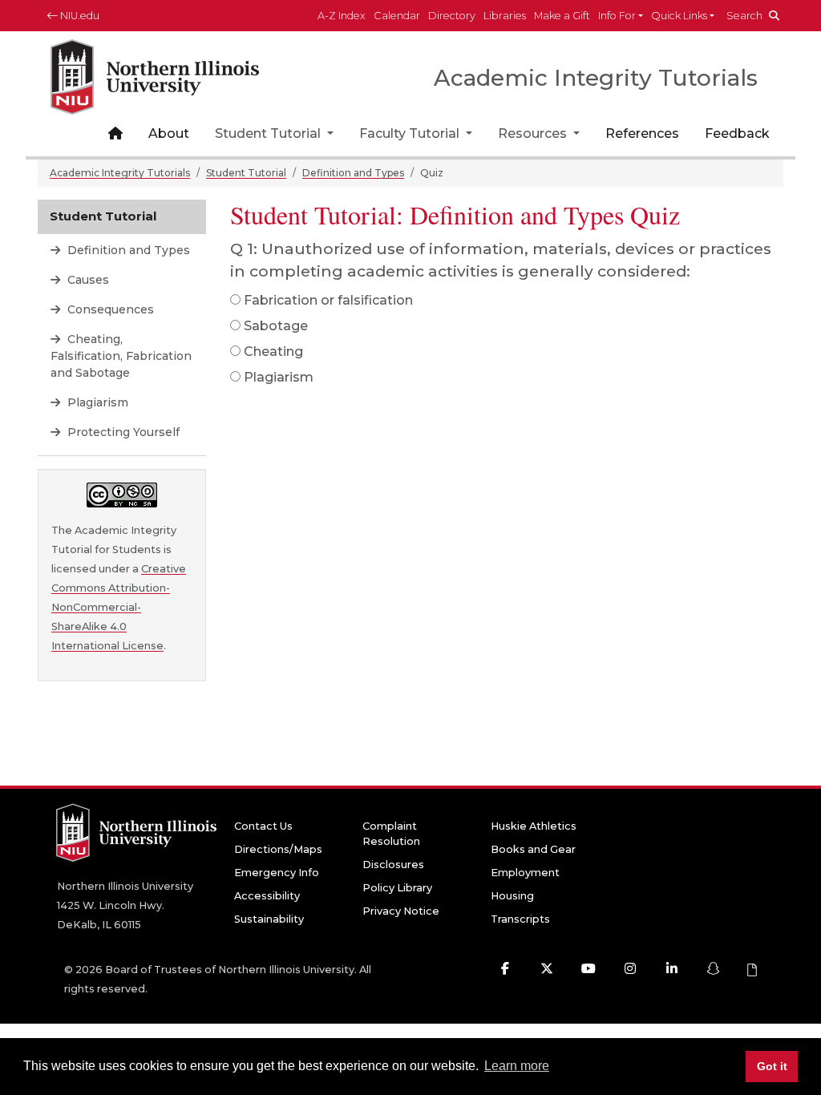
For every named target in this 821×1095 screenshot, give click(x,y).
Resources (534, 133)
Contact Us (263, 826)
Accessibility (267, 896)
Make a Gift (562, 16)
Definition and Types (353, 173)
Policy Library (397, 888)
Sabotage (276, 325)
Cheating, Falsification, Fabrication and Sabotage (121, 356)
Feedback (737, 133)
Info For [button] (617, 16)
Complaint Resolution (391, 833)
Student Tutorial (269, 133)
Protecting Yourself (122, 432)
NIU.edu (78, 16)
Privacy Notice (400, 911)
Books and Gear (533, 849)
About (168, 133)
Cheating (273, 351)
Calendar (397, 16)
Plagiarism (278, 377)
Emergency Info (276, 873)
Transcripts (520, 919)
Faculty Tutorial (411, 133)
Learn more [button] (516, 1066)
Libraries (504, 16)
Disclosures (393, 865)
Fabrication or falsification (328, 300)
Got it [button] (772, 1066)
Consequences (109, 309)
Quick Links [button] (679, 16)
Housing (512, 896)
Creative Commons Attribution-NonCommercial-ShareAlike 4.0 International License (118, 607)
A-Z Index (341, 16)
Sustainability (269, 919)
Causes (86, 280)
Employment (525, 873)
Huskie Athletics (533, 826)
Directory (451, 16)
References (642, 133)
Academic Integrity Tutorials (120, 173)
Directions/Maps (278, 849)
